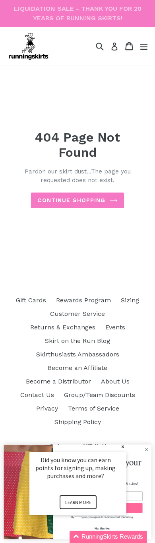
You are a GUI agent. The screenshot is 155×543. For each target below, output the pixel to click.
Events (115, 327)
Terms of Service (93, 408)
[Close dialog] (146, 449)
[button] (87, 537)
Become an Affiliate (77, 368)
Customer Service (77, 313)
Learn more (78, 502)
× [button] (122, 446)
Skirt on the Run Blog (77, 340)
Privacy (47, 408)
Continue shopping (71, 200)
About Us (115, 381)
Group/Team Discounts (99, 395)
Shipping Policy (77, 422)
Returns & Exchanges (62, 327)
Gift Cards (31, 300)
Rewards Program (83, 300)
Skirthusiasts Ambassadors (77, 354)
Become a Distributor (58, 381)
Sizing (130, 300)
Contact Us (37, 395)
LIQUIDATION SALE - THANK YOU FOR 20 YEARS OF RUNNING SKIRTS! (77, 13)
